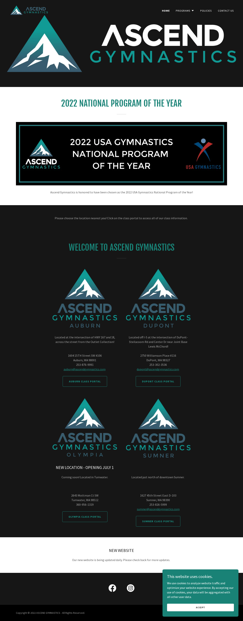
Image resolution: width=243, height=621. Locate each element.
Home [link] (166, 10)
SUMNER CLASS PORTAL (158, 521)
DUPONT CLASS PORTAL (158, 381)
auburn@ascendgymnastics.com (85, 369)
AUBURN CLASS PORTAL (85, 381)
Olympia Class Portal (85, 516)
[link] (29, 10)
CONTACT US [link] (226, 10)
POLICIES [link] (206, 10)
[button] (185, 10)
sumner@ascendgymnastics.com (158, 509)
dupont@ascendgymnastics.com (158, 369)
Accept (200, 607)
